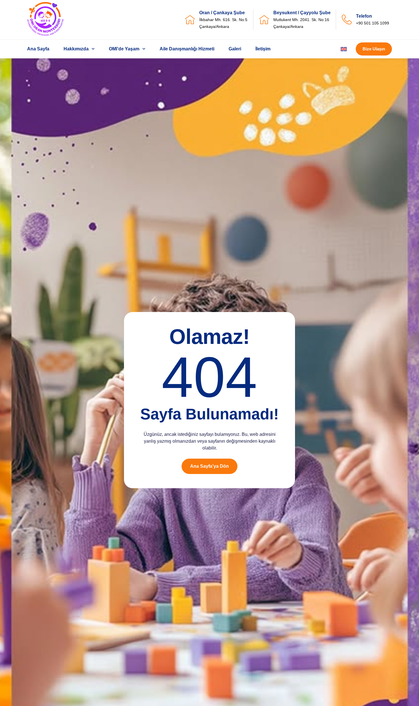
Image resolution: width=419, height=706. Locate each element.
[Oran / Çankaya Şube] (190, 19)
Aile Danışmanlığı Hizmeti (187, 48)
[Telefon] (347, 19)
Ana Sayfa (38, 48)
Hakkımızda (76, 48)
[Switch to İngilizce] (344, 49)
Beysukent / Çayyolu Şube (302, 12)
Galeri (235, 48)
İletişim (262, 48)
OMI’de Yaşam (124, 48)
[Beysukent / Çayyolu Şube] (264, 19)
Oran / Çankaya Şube (222, 12)
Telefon (364, 16)
